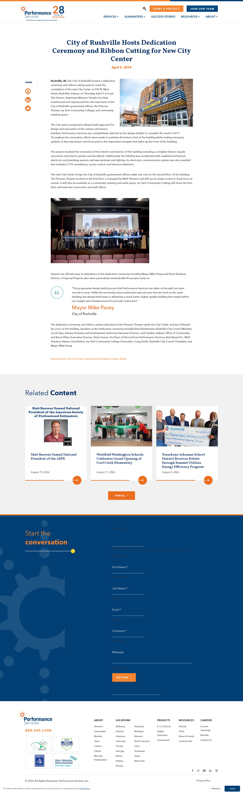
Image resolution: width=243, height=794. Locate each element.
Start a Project (166, 8)
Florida (119, 746)
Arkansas (120, 736)
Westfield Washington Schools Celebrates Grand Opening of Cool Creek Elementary (119, 458)
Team (97, 741)
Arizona (120, 731)
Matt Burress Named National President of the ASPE (53, 456)
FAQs (181, 731)
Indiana (105, 358)
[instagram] (198, 770)
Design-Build (57, 358)
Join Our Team (202, 8)
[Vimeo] (216, 770)
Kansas (119, 765)
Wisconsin (139, 761)
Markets (98, 736)
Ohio (137, 746)
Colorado (121, 741)
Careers (206, 720)
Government (163, 740)
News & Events (186, 736)
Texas (137, 756)
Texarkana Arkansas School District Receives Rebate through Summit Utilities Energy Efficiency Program (183, 460)
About (210, 16)
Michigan (139, 731)
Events (115, 358)
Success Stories (163, 16)
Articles (182, 726)
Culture (98, 746)
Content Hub (185, 741)
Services (109, 16)
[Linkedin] (28, 100)
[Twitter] (28, 108)
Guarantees (133, 16)
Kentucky (139, 726)
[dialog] (144, 8)
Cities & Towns (75, 358)
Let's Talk (122, 677)
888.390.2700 (38, 730)
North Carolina (141, 741)
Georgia (120, 751)
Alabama (120, 726)
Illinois (119, 756)
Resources (189, 16)
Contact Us (206, 740)
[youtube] (204, 770)
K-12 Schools (164, 726)
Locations (123, 720)
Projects (163, 720)
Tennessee (139, 751)
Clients (97, 751)
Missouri (138, 736)
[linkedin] (210, 770)
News (123, 358)
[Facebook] (28, 91)
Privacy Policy (203, 780)
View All (120, 495)
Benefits (204, 735)
